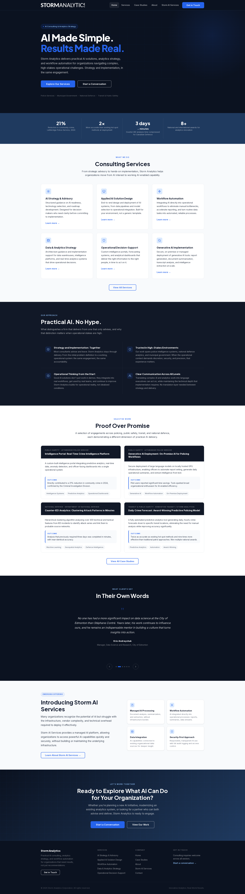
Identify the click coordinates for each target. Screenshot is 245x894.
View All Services (122, 287)
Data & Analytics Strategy (109, 868)
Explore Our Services (58, 84)
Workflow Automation (107, 864)
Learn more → (53, 223)
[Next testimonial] (136, 666)
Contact (138, 873)
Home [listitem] (114, 5)
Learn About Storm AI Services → (63, 755)
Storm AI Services (143, 868)
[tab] (116, 666)
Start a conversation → (184, 863)
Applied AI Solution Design (109, 860)
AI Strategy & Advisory (107, 855)
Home (138, 855)
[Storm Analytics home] (63, 5)
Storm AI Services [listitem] (170, 5)
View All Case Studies (122, 561)
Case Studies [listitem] (140, 5)
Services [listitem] (125, 5)
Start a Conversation (94, 84)
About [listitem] (154, 5)
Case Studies (141, 860)
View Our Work (140, 824)
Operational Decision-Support (111, 873)
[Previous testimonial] (109, 666)
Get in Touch (193, 5)
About (138, 864)
